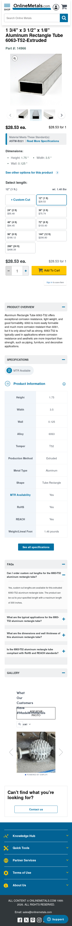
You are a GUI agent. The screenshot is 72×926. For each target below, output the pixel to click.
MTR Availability (20, 495)
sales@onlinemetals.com (37, 912)
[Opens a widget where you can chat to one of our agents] (55, 919)
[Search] (64, 18)
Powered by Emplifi (37, 775)
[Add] (26, 271)
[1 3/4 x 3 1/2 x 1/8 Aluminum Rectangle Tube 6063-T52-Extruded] (22, 115)
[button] (65, 8)
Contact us (36, 809)
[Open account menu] (56, 7)
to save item (55, 282)
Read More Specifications (43, 141)
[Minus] (9, 271)
